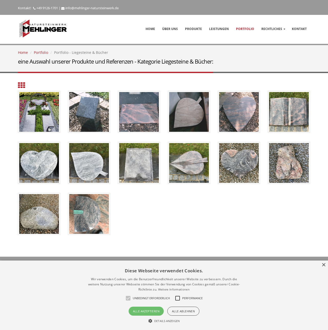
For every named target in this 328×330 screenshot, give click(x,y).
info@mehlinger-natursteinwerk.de (92, 8)
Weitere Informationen (174, 289)
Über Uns (170, 29)
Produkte (193, 29)
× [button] (323, 265)
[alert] (164, 295)
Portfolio (245, 29)
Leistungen (219, 29)
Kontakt (299, 29)
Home (150, 29)
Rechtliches (271, 29)
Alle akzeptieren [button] (146, 311)
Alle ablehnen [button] (183, 311)
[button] (164, 321)
